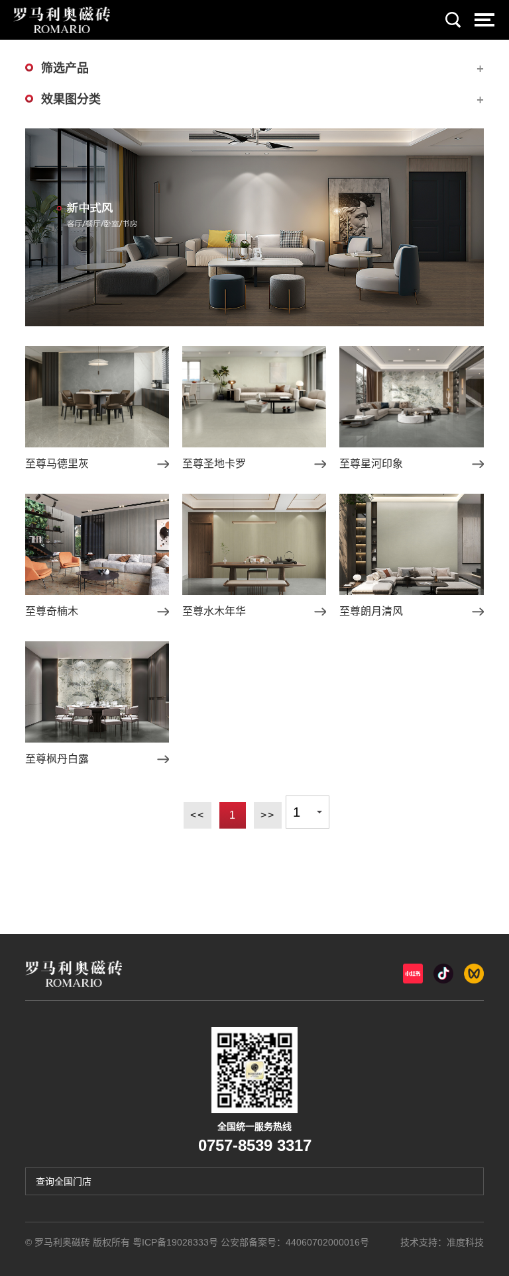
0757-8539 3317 (254, 1145)
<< (197, 815)
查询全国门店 (63, 1181)
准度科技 (465, 1242)
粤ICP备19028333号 (175, 1242)
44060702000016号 (327, 1242)
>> (267, 815)
